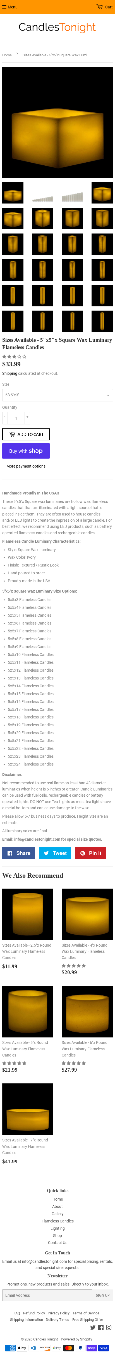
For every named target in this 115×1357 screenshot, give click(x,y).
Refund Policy (34, 1313)
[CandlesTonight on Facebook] (101, 1328)
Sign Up (102, 1295)
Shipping (9, 373)
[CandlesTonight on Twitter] (93, 1328)
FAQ (17, 1313)
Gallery (58, 1214)
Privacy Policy (59, 1313)
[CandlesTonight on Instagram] (109, 1328)
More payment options (25, 466)
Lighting (58, 1228)
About (57, 1206)
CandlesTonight (45, 1339)
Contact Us (57, 1242)
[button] (14, 356)
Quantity (9, 407)
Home (7, 55)
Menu (13, 7)
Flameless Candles (58, 1221)
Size (5, 384)
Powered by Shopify (76, 1339)
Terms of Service (86, 1313)
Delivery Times (57, 1319)
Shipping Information (26, 1319)
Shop (57, 1235)
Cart (108, 7)
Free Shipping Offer (87, 1319)
